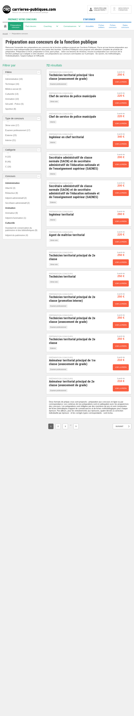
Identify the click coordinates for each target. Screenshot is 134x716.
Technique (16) (12, 84)
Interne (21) (10, 140)
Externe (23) (11, 135)
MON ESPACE (123, 9)
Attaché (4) (10, 188)
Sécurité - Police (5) (14, 104)
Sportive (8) (10, 109)
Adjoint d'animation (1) (15, 218)
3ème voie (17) (12, 125)
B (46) (8, 162)
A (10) (8, 157)
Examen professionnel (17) (17, 130)
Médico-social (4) (13, 89)
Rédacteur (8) (11, 193)
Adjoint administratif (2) (16, 198)
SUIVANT (119, 426)
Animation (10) (12, 99)
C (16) (8, 167)
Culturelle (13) (11, 94)
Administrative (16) (14, 79)
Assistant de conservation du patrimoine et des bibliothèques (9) (21, 229)
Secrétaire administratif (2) (17, 203)
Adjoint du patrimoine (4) (16, 235)
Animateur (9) (11, 213)
